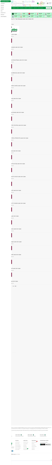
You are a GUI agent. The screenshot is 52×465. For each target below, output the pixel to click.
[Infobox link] (18, 434)
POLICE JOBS (32, 13)
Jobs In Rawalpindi (18, 446)
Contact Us (33, 449)
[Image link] (42, 444)
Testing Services (25, 449)
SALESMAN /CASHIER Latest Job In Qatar (12, 254)
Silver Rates (25, 446)
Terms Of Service (34, 446)
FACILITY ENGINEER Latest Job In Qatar (12, 268)
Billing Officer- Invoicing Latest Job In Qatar (12, 98)
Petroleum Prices (25, 442)
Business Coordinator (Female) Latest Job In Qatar (14, 112)
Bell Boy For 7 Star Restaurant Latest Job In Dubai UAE (18, 19)
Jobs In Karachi (17, 442)
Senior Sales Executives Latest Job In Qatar (12, 228)
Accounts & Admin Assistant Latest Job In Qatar (13, 47)
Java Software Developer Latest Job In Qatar (12, 241)
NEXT (15, 286)
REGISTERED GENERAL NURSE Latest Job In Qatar (14, 85)
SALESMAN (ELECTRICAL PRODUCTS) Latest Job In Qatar (16, 138)
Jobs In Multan (17, 449)
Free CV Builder (49, 7)
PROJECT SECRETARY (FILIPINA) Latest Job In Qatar (15, 125)
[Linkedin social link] (12, 451)
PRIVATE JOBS (40, 13)
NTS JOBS (24, 13)
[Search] (38, 3)
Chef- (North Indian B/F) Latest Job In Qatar (12, 190)
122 (13, 286)
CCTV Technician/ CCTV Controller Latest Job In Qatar (15, 203)
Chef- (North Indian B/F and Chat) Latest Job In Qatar (14, 163)
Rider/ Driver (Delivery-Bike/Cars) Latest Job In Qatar (14, 72)
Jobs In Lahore (17, 443)
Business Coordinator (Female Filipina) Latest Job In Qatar (15, 60)
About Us (33, 443)
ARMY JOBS (15, 13)
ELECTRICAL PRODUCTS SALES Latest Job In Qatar (15, 176)
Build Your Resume (34, 442)
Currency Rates (25, 443)
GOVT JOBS (48, 13)
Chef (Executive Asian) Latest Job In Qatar (12, 150)
